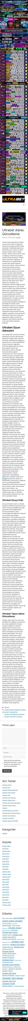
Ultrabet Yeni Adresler (9, 815)
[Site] (14, 52)
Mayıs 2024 (5, 879)
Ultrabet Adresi (6, 785)
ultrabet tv (5, 969)
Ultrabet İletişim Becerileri (10, 790)
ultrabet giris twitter (17, 944)
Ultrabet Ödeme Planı (8, 800)
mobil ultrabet (6, 925)
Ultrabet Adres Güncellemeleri (11, 803)
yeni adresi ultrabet (19, 986)
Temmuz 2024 (6, 874)
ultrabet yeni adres (20, 975)
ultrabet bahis (14, 930)
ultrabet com (17, 941)
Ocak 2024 (5, 889)
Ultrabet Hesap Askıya (9, 805)
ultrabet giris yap (7, 947)
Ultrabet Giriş (14, 712)
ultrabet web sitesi (9, 973)
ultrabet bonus (7, 935)
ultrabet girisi (5, 944)
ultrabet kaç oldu (18, 960)
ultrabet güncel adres (9, 953)
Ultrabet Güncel (8, 951)
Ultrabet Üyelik (8, 984)
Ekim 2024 (5, 866)
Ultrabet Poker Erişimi (8, 792)
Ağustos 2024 (6, 871)
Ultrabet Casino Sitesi (6, 942)
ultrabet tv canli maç (15, 969)
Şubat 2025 (5, 856)
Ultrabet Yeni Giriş (9, 981)
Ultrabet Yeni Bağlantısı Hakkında (14, 714)
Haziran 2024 (6, 877)
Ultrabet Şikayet (7, 986)
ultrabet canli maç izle (9, 939)
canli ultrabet (19, 918)
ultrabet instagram (8, 957)
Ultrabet (6, 707)
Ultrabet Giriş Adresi (7, 949)
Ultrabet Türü (6, 795)
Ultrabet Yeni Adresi (12, 978)
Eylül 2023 (5, 900)
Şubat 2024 (5, 887)
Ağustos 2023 (6, 902)
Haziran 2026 (6, 846)
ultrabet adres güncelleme (12, 710)
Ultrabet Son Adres (8, 818)
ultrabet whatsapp (8, 975)
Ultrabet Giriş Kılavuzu (9, 798)
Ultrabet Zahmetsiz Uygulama (13, 716)
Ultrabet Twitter (7, 971)
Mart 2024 (5, 884)
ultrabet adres (5, 928)
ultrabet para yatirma (7, 962)
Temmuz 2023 (6, 905)
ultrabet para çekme (10, 964)
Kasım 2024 (5, 864)
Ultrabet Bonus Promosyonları (11, 813)
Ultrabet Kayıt (8, 960)
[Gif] (14, 83)
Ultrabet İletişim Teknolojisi (10, 810)
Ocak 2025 (5, 859)
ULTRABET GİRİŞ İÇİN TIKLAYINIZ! (14, 31)
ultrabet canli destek (9, 937)
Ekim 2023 (5, 897)
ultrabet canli (17, 935)
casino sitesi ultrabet (12, 921)
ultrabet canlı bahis (20, 939)
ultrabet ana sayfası (6, 930)
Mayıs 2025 (5, 854)
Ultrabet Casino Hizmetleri (10, 821)
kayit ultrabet (14, 923)
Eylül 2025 (5, 848)
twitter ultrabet (16, 925)
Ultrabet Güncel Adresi (8, 955)
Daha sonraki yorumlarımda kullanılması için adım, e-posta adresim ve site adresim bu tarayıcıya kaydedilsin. (13, 763)
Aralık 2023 (5, 892)
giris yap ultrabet (6, 923)
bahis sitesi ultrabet (7, 918)
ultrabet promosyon (7, 967)
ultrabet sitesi (17, 967)
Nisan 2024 (5, 882)
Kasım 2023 (5, 895)
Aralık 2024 (5, 861)
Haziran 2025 (6, 851)
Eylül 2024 (5, 869)
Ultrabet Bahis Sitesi (9, 932)
